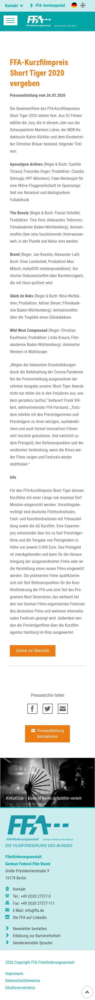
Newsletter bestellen (30, 928)
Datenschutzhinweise (22, 980)
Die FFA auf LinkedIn (30, 917)
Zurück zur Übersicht (32, 650)
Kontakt (19, 889)
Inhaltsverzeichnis (20, 987)
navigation (10, 20)
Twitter (48, 709)
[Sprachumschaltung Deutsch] (74, 5)
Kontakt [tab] (11, 5)
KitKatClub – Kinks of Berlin (29, 798)
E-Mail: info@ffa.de (28, 910)
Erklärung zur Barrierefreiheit (37, 935)
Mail (63, 709)
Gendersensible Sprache (32, 942)
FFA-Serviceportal (49, 5)
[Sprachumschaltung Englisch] (83, 5)
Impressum (14, 973)
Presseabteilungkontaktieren (50, 733)
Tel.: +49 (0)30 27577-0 (32, 896)
